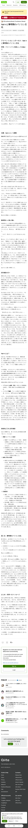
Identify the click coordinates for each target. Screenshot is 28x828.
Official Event (22, 5)
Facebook (3, 805)
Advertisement (4, 791)
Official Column (18, 779)
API (16, 791)
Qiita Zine (17, 800)
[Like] (2, 642)
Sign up (11, 821)
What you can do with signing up (10, 662)
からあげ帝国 (21, 30)
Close (16, 821)
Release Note (18, 775)
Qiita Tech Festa (19, 784)
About (2, 775)
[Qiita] (4, 2)
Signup (24, 2)
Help (2, 789)
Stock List (9, 5)
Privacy (3, 779)
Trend (3, 5)
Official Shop (18, 802)
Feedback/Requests (6, 786)
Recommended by (12, 680)
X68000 (15, 30)
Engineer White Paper (20, 789)
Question (15, 5)
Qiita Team (17, 798)
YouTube (3, 807)
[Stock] (7, 642)
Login (18, 2)
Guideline (3, 782)
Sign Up (17, 744)
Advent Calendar (19, 782)
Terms (2, 777)
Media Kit (3, 784)
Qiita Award (18, 786)
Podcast (3, 810)
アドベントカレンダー (7, 30)
